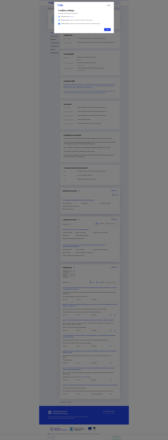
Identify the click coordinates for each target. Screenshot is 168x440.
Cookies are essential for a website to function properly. (77, 20)
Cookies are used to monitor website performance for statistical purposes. (81, 23)
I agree (107, 29)
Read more (71, 16)
